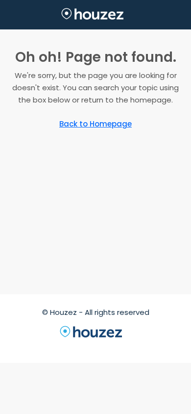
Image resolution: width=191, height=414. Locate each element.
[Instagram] (69, 345)
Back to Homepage (95, 124)
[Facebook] (34, 345)
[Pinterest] (139, 345)
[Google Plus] (104, 345)
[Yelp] (157, 345)
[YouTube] (122, 345)
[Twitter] (51, 345)
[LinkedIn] (87, 345)
